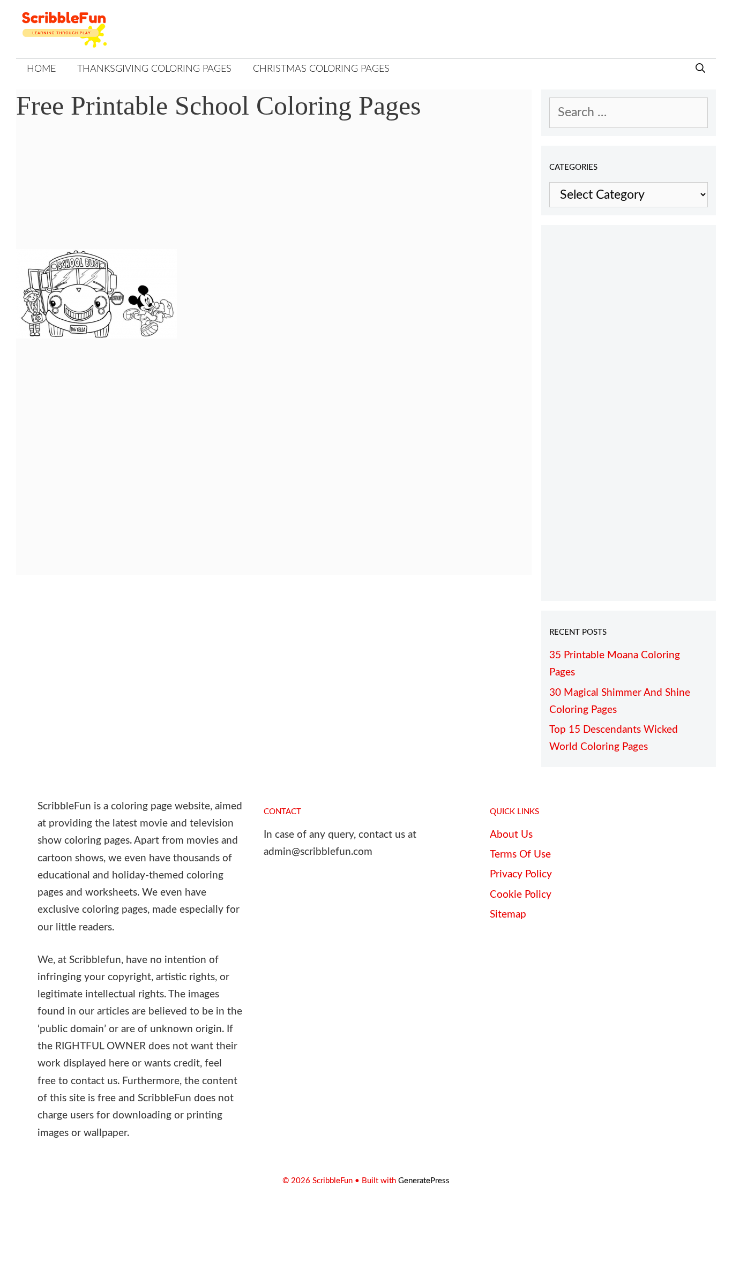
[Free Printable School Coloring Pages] (96, 334)
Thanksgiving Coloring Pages (154, 69)
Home (41, 69)
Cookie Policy (520, 895)
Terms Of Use (520, 855)
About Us (511, 835)
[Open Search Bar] (700, 69)
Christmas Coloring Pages (321, 69)
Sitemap (508, 915)
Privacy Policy (521, 874)
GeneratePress (424, 1181)
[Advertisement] (274, 193)
